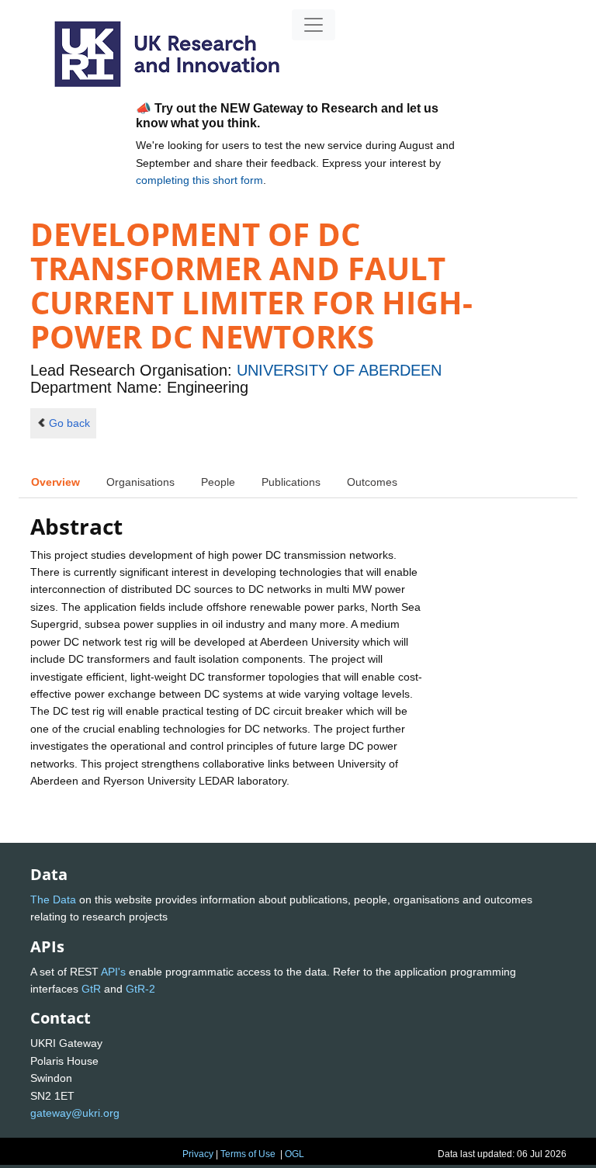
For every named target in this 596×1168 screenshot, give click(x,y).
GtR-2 (140, 989)
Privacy (197, 1154)
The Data (53, 899)
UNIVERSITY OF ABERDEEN (339, 370)
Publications (291, 482)
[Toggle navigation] (313, 24)
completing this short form (199, 180)
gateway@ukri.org (75, 1113)
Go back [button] (69, 423)
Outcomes (372, 482)
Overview (55, 482)
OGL (294, 1154)
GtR (91, 989)
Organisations (140, 482)
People (218, 482)
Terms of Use (247, 1154)
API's (113, 971)
